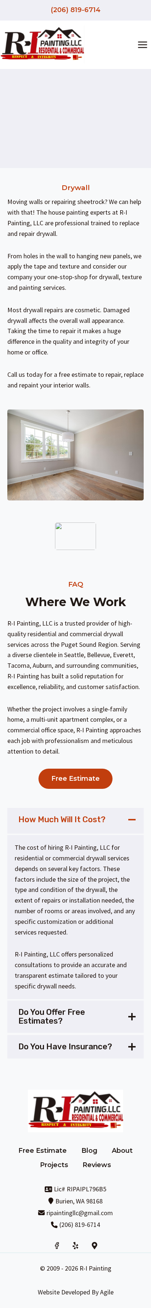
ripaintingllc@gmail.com (80, 1213)
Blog (89, 1151)
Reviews (96, 1165)
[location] (94, 1245)
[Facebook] (56, 1245)
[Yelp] (75, 1245)
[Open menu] (142, 44)
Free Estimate (42, 1151)
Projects (54, 1165)
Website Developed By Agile (76, 1292)
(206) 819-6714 (75, 10)
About (122, 1151)
